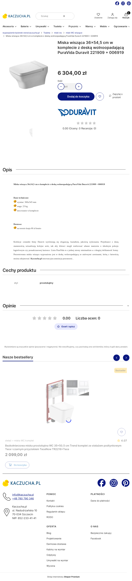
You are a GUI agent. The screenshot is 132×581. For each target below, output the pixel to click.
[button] (71, 16)
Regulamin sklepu (56, 511)
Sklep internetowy (63, 577)
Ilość (60, 80)
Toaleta (46, 33)
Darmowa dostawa (56, 544)
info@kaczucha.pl (23, 494)
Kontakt (51, 500)
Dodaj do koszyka (78, 96)
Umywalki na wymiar (57, 560)
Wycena (51, 565)
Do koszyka (20, 465)
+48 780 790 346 (23, 498)
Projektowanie (54, 538)
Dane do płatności (100, 500)
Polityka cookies (55, 506)
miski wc (58, 33)
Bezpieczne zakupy (101, 533)
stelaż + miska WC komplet (19, 440)
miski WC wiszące (74, 33)
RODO (50, 517)
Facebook (96, 538)
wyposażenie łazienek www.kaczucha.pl (21, 33)
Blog (49, 533)
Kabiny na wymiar (56, 549)
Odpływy (51, 554)
